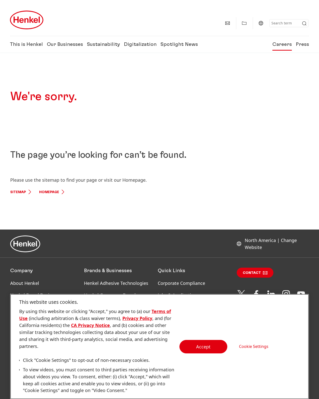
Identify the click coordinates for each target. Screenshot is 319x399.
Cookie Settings (253, 346)
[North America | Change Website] (261, 23)
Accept (203, 347)
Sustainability (103, 44)
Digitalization (140, 44)
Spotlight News (179, 44)
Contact (252, 273)
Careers (282, 44)
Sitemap (18, 192)
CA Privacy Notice (90, 325)
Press (302, 44)
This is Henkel (26, 44)
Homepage (49, 192)
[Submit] (304, 23)
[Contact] (228, 23)
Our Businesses (65, 44)
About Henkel (24, 283)
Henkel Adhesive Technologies (116, 283)
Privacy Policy (137, 318)
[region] (159, 346)
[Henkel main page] (26, 20)
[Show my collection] (244, 23)
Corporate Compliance (181, 283)
